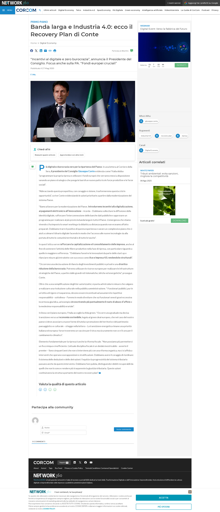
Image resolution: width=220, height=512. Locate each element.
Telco (78, 10)
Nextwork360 (40, 480)
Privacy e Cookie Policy (74, 468)
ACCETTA (163, 497)
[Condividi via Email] (45, 51)
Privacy (215, 10)
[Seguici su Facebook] (85, 463)
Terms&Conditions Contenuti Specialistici (102, 468)
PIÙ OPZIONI (164, 506)
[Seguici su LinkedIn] (74, 463)
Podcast (206, 10)
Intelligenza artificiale (152, 10)
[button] (7, 10)
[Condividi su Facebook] (32, 51)
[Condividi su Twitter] (36, 51)
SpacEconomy (104, 10)
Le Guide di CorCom (190, 10)
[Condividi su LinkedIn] (41, 51)
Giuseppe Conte (86, 171)
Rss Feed (58, 468)
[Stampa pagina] (55, 51)
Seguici (62, 462)
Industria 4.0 (89, 10)
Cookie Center (127, 468)
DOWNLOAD (179, 220)
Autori (43, 468)
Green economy (132, 10)
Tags (50, 468)
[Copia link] (50, 51)
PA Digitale (118, 10)
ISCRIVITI (181, 65)
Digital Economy (66, 10)
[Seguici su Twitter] (80, 463)
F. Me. (33, 74)
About (36, 468)
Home (34, 43)
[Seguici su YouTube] (91, 463)
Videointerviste (171, 10)
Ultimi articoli (50, 10)
